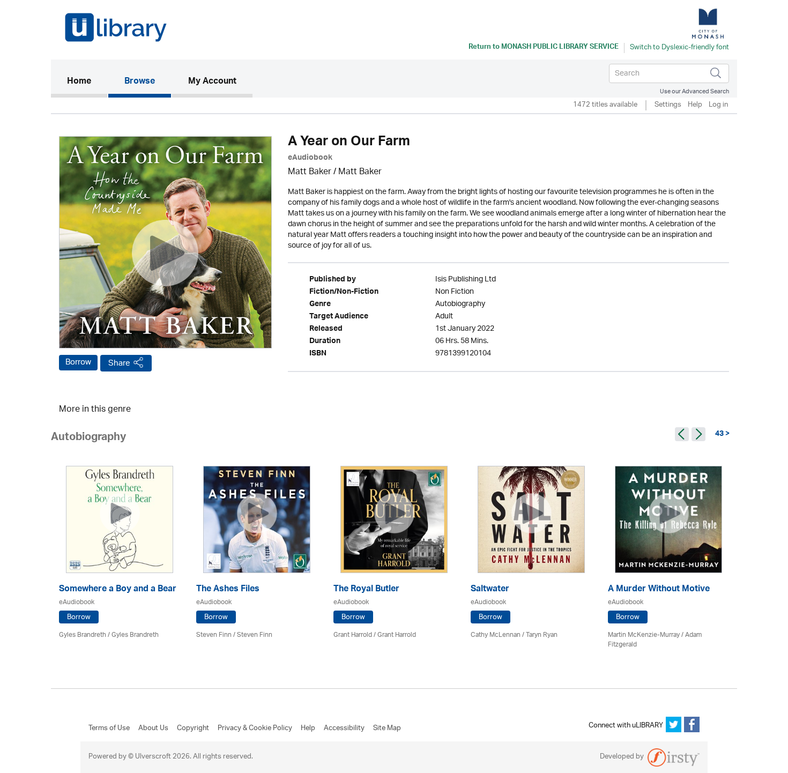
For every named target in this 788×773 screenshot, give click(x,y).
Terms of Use (109, 728)
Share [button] (119, 363)
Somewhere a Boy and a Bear (117, 590)
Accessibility (344, 728)
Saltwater (490, 590)
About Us (153, 728)
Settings (668, 105)
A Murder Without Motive (659, 590)
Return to (544, 48)
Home (87, 82)
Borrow (78, 362)
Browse (139, 82)
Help (695, 105)
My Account (212, 82)
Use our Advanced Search (694, 91)
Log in (718, 105)
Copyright (193, 728)
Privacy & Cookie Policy (255, 728)
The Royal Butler (366, 590)
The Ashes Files (227, 590)
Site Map (387, 728)
